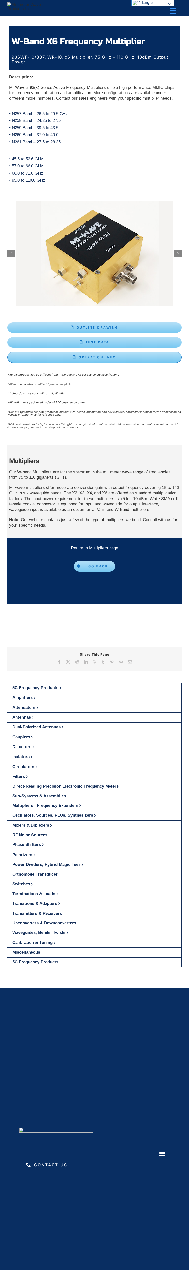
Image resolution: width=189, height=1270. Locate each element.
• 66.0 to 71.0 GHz (26, 173)
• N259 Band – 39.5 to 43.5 (33, 127)
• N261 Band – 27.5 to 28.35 (35, 142)
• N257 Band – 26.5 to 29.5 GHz (38, 113)
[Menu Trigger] (173, 10)
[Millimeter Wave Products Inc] (26, 4)
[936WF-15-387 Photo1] (94, 253)
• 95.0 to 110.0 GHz (27, 180)
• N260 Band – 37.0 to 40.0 (33, 135)
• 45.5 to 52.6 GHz (26, 159)
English (148, 2)
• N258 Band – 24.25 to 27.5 (35, 120)
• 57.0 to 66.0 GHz (26, 166)
